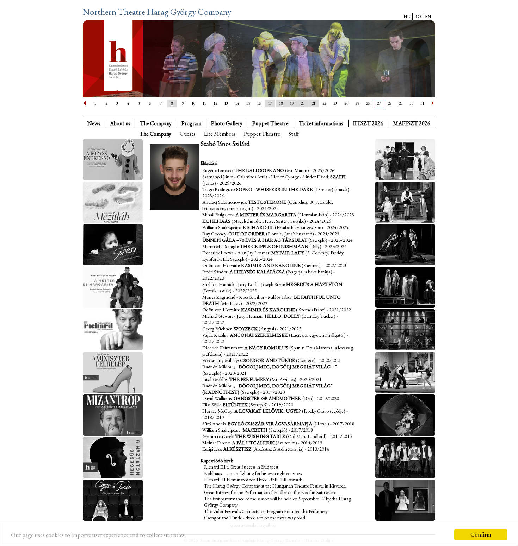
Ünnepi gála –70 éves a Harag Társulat (254, 240)
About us (120, 123)
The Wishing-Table (260, 436)
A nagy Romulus (266, 347)
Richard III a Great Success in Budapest (241, 467)
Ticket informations (321, 123)
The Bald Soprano (259, 170)
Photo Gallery (226, 123)
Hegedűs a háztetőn (314, 284)
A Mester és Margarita (265, 214)
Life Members (219, 134)
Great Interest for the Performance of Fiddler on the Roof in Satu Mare (270, 492)
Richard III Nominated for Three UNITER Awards (253, 479)
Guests (188, 134)
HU (407, 16)
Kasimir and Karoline (271, 265)
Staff (294, 134)
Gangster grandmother (267, 398)
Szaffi (338, 176)
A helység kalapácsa (257, 271)
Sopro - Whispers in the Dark (274, 189)
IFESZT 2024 (368, 123)
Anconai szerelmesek (259, 335)
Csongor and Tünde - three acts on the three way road (254, 517)
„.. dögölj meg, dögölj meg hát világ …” (285, 366)
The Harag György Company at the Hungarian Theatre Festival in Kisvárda (275, 486)
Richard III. (258, 227)
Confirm (480, 534)
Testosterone (267, 202)
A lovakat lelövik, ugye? (267, 411)
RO (417, 16)
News (93, 123)
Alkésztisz (237, 449)
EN (428, 16)
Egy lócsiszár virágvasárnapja (270, 423)
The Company (156, 123)
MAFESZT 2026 (411, 123)
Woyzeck (246, 328)
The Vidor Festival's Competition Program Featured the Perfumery (266, 511)
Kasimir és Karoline (268, 309)
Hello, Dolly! (283, 316)
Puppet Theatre (262, 134)
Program (191, 123)
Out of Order (246, 233)
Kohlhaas (216, 221)
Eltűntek (235, 404)
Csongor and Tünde (267, 360)
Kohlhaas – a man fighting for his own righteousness (253, 473)
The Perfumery (249, 379)
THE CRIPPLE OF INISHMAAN (274, 246)
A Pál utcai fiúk (253, 442)
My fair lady (287, 252)
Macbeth (255, 430)
